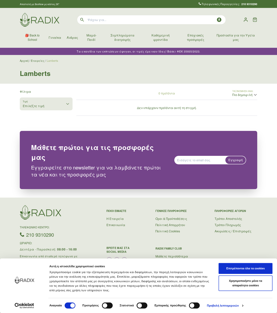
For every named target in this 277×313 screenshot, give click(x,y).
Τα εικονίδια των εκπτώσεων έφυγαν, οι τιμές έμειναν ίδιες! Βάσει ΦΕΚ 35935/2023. (138, 51)
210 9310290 (40, 234)
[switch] (107, 305)
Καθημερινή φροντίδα (161, 37)
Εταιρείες (37, 61)
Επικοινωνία (115, 225)
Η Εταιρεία (115, 218)
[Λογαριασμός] (245, 20)
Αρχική (24, 61)
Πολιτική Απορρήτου (170, 225)
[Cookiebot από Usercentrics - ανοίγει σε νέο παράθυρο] (24, 305)
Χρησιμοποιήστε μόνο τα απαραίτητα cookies (245, 283)
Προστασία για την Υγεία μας (236, 37)
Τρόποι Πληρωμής (228, 225)
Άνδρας (72, 37)
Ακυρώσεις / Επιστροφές (233, 231)
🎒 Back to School (32, 37)
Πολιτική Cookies (167, 231)
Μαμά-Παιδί (91, 37)
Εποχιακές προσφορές (195, 37)
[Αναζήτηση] (82, 20)
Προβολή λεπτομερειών (223, 305)
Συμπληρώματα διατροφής (122, 37)
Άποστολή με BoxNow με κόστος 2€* (39, 4)
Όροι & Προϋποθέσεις (171, 218)
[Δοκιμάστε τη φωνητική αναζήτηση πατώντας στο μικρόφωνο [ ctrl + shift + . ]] (219, 19)
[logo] (39, 20)
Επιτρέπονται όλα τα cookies (245, 268)
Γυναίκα (55, 37)
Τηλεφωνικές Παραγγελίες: (229, 4)
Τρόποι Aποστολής (228, 218)
